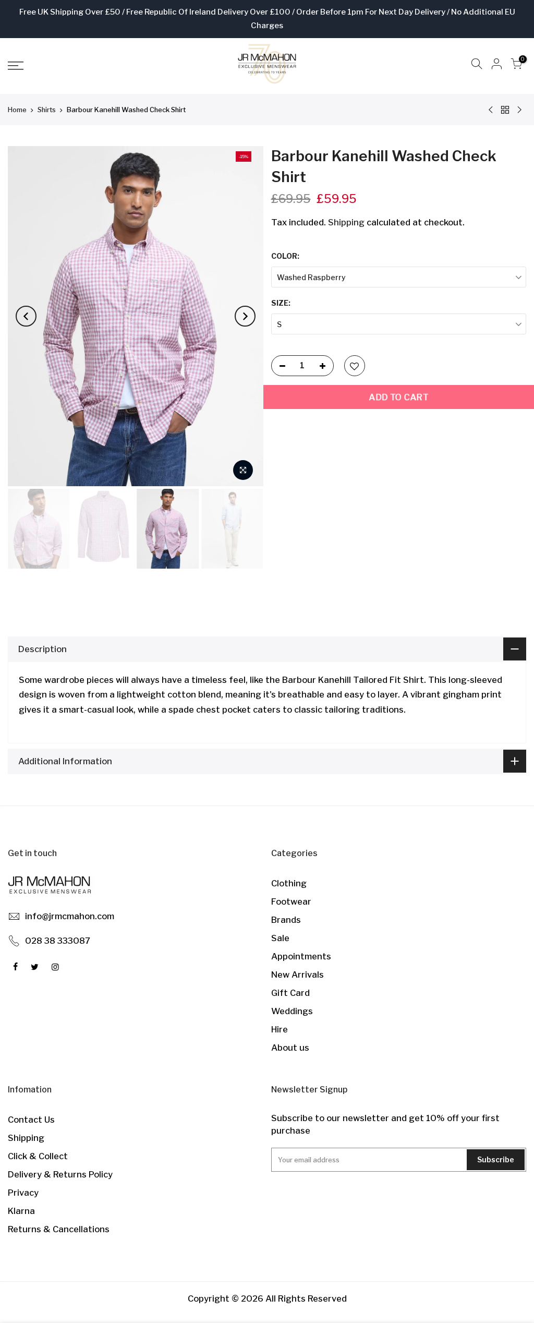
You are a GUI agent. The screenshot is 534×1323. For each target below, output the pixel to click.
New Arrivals (297, 974)
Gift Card (290, 993)
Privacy (23, 1192)
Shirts (47, 109)
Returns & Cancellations (59, 1229)
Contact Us (31, 1119)
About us (290, 1047)
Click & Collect (38, 1156)
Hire (279, 1029)
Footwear (291, 901)
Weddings (292, 1011)
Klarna (21, 1211)
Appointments (301, 956)
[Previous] (26, 316)
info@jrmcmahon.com (69, 916)
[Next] (245, 316)
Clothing (289, 883)
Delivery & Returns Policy (60, 1174)
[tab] (267, 724)
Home (17, 109)
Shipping (346, 222)
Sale (280, 938)
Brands (286, 920)
